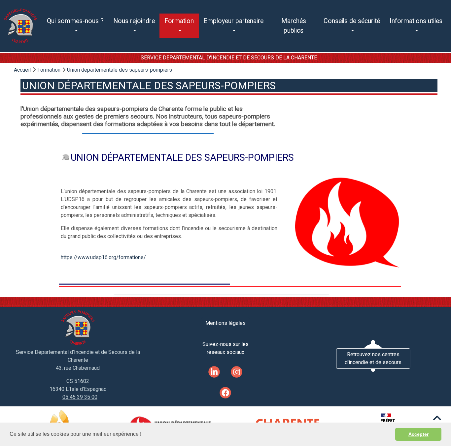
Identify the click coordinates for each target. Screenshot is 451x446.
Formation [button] (179, 21)
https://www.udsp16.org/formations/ (103, 257)
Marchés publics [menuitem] (293, 25)
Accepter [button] (418, 434)
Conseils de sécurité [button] (352, 21)
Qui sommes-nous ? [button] (75, 21)
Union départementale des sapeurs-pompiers (119, 70)
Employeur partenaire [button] (233, 21)
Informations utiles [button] (416, 21)
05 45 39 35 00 (79, 397)
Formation (48, 70)
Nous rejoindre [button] (134, 21)
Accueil (22, 70)
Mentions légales (225, 323)
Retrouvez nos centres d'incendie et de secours (373, 358)
